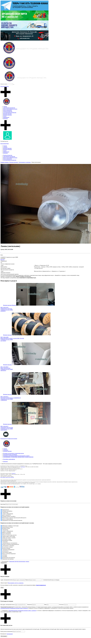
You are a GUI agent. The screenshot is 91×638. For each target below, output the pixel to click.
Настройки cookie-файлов (9, 459)
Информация (6, 117)
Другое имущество (6, 515)
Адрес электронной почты (7, 579)
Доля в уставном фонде (7, 519)
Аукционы (5, 449)
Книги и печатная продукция (9, 553)
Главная (5, 106)
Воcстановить (4, 636)
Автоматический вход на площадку (51, 579)
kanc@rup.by (23, 466)
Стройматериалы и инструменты (9, 543)
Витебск (4, 477)
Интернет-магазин (7, 113)
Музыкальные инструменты (8, 557)
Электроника (5, 529)
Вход (8, 86)
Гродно (9, 477)
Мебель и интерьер (6, 532)
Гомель (7, 477)
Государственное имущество (9, 112)
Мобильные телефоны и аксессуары (10, 525)
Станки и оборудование (7, 513)
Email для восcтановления (6, 631)
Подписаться (3, 562)
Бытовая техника (6, 528)
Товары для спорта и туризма (8, 537)
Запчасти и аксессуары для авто (9, 535)
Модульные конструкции (8, 559)
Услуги (4, 116)
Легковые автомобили (7, 511)
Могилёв (12, 477)
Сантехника (5, 541)
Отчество (61, 604)
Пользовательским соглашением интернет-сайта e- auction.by (22, 610)
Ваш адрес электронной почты (8, 604)
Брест (1, 477)
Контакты (5, 118)
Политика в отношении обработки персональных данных (16, 455)
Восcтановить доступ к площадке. (16, 582)
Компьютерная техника (7, 527)
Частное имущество (7, 111)
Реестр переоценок (7, 110)
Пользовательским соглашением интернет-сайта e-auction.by (14, 608)
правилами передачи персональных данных (19, 561)
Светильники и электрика (8, 545)
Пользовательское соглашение (10, 454)
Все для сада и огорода (7, 547)
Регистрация (3, 86)
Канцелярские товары (7, 540)
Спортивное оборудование (8, 549)
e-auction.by (14, 473)
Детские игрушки (6, 548)
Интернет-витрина (7, 114)
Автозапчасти (5, 551)
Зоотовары (4, 555)
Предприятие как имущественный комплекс (12, 520)
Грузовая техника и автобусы (8, 516)
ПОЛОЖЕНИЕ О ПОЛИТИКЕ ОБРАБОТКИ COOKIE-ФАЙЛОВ (18, 457)
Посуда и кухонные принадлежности (10, 544)
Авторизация (10, 633)
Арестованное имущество (9, 107)
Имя (45, 604)
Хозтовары (4, 556)
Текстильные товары (7, 552)
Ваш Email (3, 504)
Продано (3, 259)
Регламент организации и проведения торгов (13, 453)
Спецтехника (5, 512)
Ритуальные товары (6, 539)
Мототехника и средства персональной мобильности (14, 517)
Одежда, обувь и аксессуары (8, 536)
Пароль (27, 579)
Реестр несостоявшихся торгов (10, 108)
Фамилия (29, 604)
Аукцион (5, 147)
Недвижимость (5, 509)
